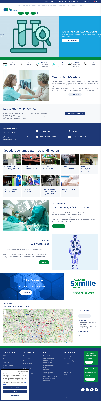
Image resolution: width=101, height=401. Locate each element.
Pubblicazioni (26, 371)
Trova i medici (59, 226)
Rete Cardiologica (27, 358)
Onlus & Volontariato (8, 365)
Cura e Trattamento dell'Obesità (48, 373)
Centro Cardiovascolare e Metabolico (49, 368)
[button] (37, 13)
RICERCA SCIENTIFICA (78, 6)
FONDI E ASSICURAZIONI (59, 6)
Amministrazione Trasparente (7, 361)
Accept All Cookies (15, 387)
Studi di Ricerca (27, 368)
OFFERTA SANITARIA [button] (46, 6)
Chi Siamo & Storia (8, 356)
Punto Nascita (47, 356)
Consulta (43, 262)
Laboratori (26, 366)
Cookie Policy (67, 358)
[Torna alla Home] (10, 10)
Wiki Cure (79, 1)
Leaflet (63, 342)
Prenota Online (84, 316)
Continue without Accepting (22, 371)
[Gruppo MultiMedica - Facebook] (83, 389)
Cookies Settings (15, 395)
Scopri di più (74, 94)
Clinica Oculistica (47, 362)
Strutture (5, 358)
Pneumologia (46, 380)
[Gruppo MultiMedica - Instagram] (96, 389)
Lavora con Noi (53, 1)
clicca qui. (83, 335)
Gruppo (47, 1)
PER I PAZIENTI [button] (26, 6)
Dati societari (67, 363)
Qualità (5, 368)
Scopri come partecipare (11, 40)
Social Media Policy (69, 361)
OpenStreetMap (69, 342)
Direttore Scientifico (28, 356)
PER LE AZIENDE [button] (35, 6)
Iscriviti (89, 362)
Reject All (15, 391)
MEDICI (69, 6)
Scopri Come (90, 378)
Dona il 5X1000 (86, 1)
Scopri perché (26, 292)
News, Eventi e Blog (63, 1)
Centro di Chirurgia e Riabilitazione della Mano (50, 359)
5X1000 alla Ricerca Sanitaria (28, 374)
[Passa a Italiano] (96, 1)
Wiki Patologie (72, 1)
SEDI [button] (19, 6)
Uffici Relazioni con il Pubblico (69, 373)
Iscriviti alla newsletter (76, 113)
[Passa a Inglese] (94, 1)
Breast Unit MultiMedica (49, 365)
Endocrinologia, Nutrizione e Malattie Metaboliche (50, 377)
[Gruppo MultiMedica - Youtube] (92, 389)
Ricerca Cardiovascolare (29, 361)
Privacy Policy (67, 356)
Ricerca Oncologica (28, 363)
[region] (15, 384)
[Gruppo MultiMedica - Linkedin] (87, 389)
